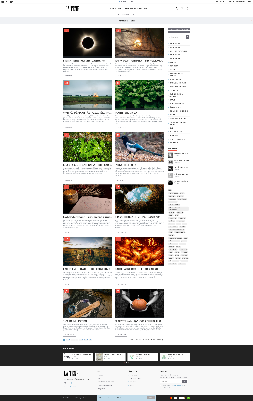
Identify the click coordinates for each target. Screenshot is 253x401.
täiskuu (171, 258)
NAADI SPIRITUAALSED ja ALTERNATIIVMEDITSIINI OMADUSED (87, 164)
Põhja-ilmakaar (173, 193)
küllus (170, 232)
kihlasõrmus (181, 221)
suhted (177, 252)
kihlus (179, 224)
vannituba (184, 261)
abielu (182, 193)
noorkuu (171, 235)
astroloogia (172, 199)
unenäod (185, 258)
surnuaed (184, 252)
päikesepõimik (173, 244)
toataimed (184, 255)
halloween (180, 212)
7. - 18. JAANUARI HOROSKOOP (75, 321)
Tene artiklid (125, 14)
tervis (177, 255)
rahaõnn (182, 244)
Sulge (151, 398)
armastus (180, 196)
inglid (176, 215)
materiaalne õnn (180, 232)
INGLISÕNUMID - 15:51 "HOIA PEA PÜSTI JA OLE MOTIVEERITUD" (181, 153)
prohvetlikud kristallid (175, 238)
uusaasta (176, 261)
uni (170, 261)
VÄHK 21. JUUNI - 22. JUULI (181, 160)
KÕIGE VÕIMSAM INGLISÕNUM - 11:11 (181, 167)
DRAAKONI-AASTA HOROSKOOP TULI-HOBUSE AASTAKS (136, 269)
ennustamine (173, 202)
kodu (184, 224)
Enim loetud (172, 149)
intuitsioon (182, 218)
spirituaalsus (183, 249)
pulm (185, 238)
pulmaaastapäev (174, 241)
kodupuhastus (173, 227)
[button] (126, 362)
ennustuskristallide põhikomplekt (174, 208)
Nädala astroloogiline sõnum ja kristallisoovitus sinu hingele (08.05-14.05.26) (87, 216)
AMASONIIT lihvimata (143, 354)
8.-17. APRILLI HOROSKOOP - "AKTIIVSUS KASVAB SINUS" (137, 216)
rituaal (178, 246)
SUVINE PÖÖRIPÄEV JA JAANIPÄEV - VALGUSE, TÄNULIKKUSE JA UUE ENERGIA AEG (87, 112)
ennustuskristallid (174, 205)
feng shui (171, 212)
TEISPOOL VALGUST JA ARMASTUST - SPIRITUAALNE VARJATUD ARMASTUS (139, 60)
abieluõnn (172, 196)
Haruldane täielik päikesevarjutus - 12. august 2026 (84, 60)
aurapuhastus (182, 199)
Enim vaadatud (68, 349)
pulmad (183, 241)
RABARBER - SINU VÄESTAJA (126, 112)
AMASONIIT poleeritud (175, 354)
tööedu (178, 258)
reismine (171, 246)
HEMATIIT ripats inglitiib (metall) (82, 354)
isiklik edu (172, 221)
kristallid (182, 227)
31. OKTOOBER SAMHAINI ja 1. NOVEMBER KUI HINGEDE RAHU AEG (139, 321)
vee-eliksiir (182, 264)
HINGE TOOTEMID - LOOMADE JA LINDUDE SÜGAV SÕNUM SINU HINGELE (87, 269)
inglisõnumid (172, 218)
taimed (171, 255)
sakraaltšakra (173, 249)
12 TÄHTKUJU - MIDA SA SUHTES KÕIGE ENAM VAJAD (181, 174)
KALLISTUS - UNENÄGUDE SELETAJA (181, 181)
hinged (171, 215)
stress (171, 252)
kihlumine (172, 224)
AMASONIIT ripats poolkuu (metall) (114, 354)
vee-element (172, 264)
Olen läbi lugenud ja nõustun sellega (173, 386)
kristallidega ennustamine (176, 229)
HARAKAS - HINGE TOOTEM (125, 164)
